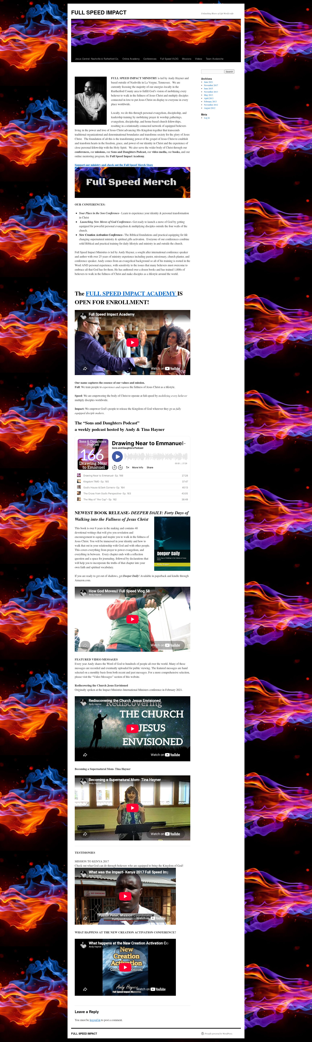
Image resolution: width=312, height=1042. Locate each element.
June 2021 (208, 81)
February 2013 (210, 101)
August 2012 (209, 107)
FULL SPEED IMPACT (98, 12)
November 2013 (211, 91)
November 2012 (211, 104)
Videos (198, 58)
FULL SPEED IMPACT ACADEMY (131, 293)
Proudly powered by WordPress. (219, 1033)
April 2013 (208, 98)
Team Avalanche (214, 58)
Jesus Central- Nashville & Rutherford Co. (97, 58)
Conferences (150, 58)
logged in (95, 1020)
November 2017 (211, 85)
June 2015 (208, 88)
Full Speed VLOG (169, 58)
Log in (207, 117)
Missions (186, 58)
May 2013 (208, 94)
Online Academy (131, 58)
